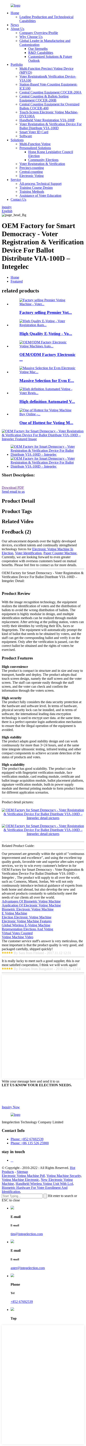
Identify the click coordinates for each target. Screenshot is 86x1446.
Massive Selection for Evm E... (46, 380)
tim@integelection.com (27, 1234)
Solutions (17, 140)
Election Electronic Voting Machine (26, 917)
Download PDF (13, 487)
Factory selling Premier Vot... (45, 312)
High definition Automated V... (47, 401)
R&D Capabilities (40, 52)
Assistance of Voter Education (40, 195)
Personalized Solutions (35, 148)
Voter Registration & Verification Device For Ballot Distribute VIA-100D (50, 126)
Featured (17, 281)
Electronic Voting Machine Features (27, 921)
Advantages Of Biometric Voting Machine (31, 901)
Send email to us (13, 491)
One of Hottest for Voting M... (46, 422)
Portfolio (17, 64)
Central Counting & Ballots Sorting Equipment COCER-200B (44, 98)
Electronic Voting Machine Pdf (23, 1176)
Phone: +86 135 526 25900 (30, 1143)
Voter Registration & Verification (42, 164)
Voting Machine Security (64, 1176)
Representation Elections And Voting (27, 929)
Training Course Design (36, 187)
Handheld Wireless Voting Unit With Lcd (44, 1184)
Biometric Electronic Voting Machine (28, 909)
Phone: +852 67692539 (27, 1139)
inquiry (7, 207)
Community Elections (43, 160)
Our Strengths (38, 49)
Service (16, 180)
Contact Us (18, 199)
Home (15, 13)
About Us (17, 29)
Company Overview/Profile (38, 33)
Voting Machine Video (17, 937)
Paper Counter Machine (60, 553)
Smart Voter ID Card (33, 132)
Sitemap (22, 1172)
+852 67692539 (22, 1302)
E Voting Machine (14, 913)
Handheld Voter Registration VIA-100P (47, 120)
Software (25, 136)
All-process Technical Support (40, 183)
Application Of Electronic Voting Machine (31, 905)
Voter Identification (28, 553)
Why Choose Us (31, 37)
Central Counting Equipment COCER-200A (50, 92)
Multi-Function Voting (34, 144)
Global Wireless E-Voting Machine (26, 925)
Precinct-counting (31, 168)
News (15, 25)
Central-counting (31, 172)
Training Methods (31, 191)
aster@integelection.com (28, 1268)
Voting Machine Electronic (20, 1180)
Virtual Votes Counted (17, 933)
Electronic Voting (31, 176)
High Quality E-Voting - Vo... (45, 333)
